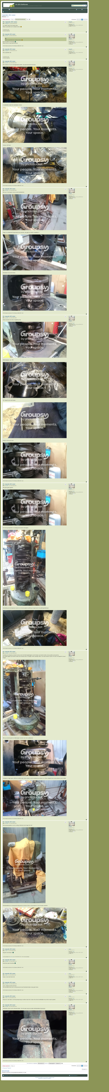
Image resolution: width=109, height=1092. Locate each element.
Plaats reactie (6, 19)
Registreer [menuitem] (79, 9)
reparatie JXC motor (8, 15)
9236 (73, 24)
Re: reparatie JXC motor (10, 22)
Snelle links (6, 9)
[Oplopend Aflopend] (58, 1063)
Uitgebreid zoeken (86, 5)
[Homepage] (8, 4)
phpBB (41, 1077)
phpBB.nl (49, 1078)
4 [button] (83, 19)
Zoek (84, 5)
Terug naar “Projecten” (7, 1068)
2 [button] (80, 19)
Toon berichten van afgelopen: (32, 1063)
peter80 (70, 38)
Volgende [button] (86, 19)
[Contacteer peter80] (73, 71)
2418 (73, 41)
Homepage (6, 1075)
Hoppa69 (70, 21)
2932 (73, 951)
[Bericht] (3, 23)
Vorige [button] (77, 19)
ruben (8, 16)
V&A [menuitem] (11, 9)
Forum (10, 1075)
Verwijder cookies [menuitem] (73, 1075)
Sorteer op (47, 1063)
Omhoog (86, 46)
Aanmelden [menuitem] (85, 9)
